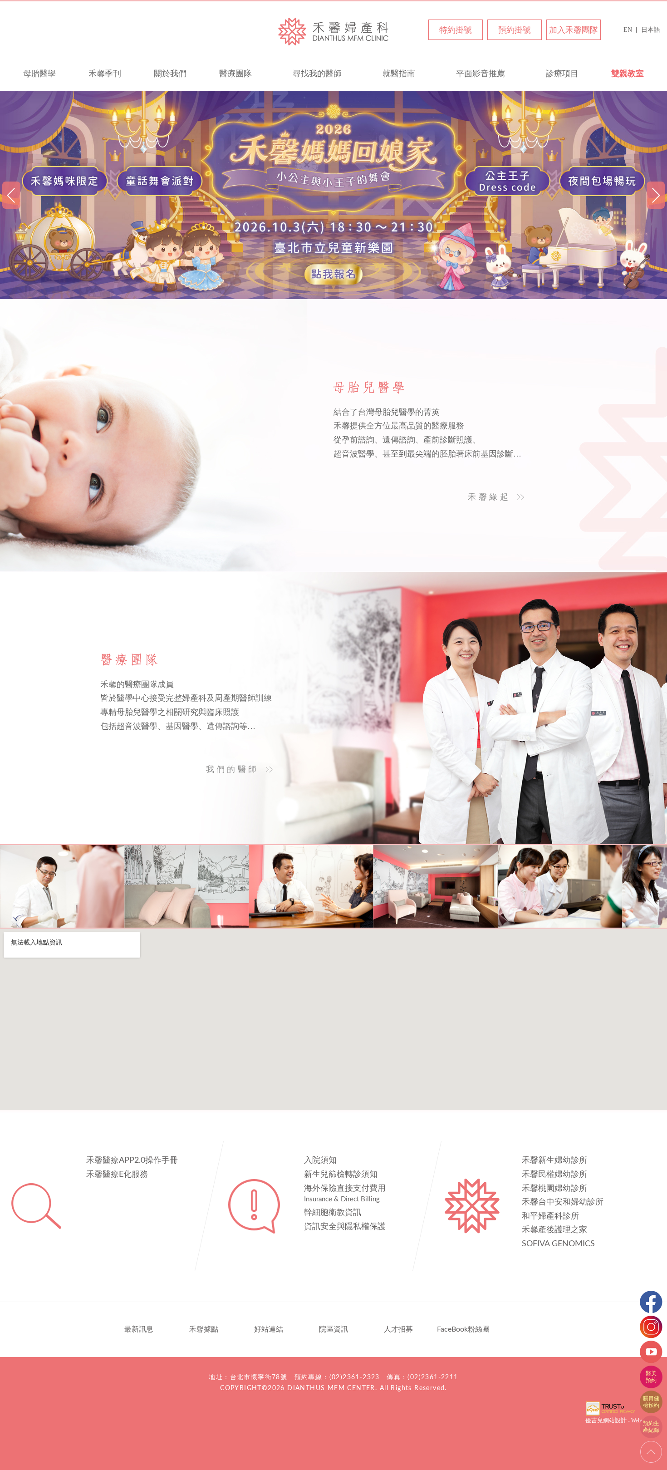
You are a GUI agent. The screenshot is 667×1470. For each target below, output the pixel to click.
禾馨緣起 (489, 496)
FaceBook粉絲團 (463, 1329)
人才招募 (398, 1329)
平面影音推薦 (480, 73)
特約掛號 (455, 29)
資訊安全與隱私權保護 (345, 1227)
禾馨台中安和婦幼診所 (562, 1202)
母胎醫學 (39, 73)
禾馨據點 (203, 1329)
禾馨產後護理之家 (554, 1230)
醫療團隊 (235, 73)
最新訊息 (138, 1329)
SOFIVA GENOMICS (558, 1244)
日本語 (650, 29)
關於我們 (170, 73)
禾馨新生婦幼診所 (554, 1160)
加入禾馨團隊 (573, 29)
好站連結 (268, 1329)
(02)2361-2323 (354, 1377)
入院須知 (320, 1160)
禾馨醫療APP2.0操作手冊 (132, 1160)
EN (627, 29)
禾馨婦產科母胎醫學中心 (333, 31)
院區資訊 (333, 1329)
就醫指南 (399, 73)
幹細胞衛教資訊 (332, 1213)
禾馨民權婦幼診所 (554, 1174)
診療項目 (562, 73)
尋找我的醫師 (317, 73)
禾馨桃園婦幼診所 (554, 1189)
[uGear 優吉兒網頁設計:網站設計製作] (610, 1414)
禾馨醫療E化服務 (117, 1174)
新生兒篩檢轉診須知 (341, 1174)
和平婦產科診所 (550, 1216)
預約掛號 (514, 29)
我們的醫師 (232, 769)
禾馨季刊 (104, 73)
